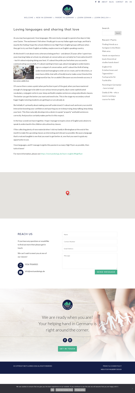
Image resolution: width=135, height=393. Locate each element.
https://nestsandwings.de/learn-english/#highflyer (62, 154)
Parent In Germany (64, 18)
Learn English (101, 18)
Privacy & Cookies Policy (112, 366)
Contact (119, 2)
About (104, 2)
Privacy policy (80, 390)
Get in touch (67, 349)
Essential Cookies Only (64, 390)
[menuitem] (126, 2)
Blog (111, 2)
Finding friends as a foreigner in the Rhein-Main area (111, 47)
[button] (68, 193)
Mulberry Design (115, 369)
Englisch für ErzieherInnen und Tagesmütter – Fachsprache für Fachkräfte (109, 74)
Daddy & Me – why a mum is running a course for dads (110, 95)
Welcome (28, 18)
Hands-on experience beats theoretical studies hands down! (111, 58)
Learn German (84, 18)
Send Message (106, 272)
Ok (52, 390)
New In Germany (44, 18)
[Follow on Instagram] (70, 340)
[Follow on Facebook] (65, 340)
